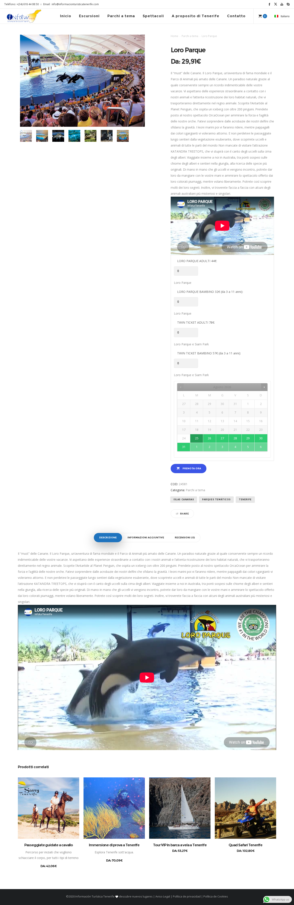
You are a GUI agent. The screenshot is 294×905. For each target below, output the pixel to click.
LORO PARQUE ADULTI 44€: (197, 261)
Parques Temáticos (216, 499)
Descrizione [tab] (108, 537)
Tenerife (245, 499)
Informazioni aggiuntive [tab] (145, 537)
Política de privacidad (187, 896)
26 (209, 438)
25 (196, 438)
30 (261, 438)
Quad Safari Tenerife (245, 845)
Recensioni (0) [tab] (185, 537)
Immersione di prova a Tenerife (114, 845)
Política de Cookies (215, 896)
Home (174, 36)
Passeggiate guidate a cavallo (48, 845)
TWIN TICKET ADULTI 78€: (196, 322)
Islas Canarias (183, 499)
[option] (26, 136)
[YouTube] (282, 4)
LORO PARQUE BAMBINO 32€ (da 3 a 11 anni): (210, 292)
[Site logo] (24, 16)
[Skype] (288, 4)
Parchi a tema (190, 36)
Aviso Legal (162, 896)
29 (248, 438)
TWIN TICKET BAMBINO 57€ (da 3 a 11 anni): (209, 353)
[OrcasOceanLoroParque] (26, 136)
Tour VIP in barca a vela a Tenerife (179, 845)
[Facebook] (269, 4)
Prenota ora (192, 468)
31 (184, 447)
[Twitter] (275, 4)
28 (235, 438)
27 (222, 438)
